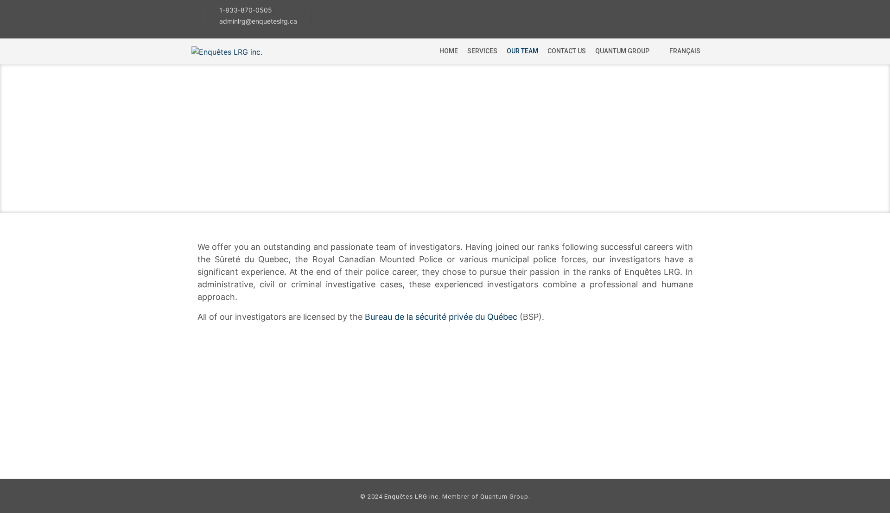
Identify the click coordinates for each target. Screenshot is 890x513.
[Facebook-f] (652, 18)
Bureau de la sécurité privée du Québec (441, 317)
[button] (628, 51)
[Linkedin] (687, 18)
